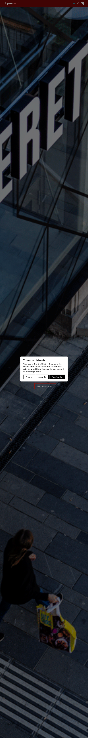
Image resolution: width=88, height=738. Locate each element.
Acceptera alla (57, 377)
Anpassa (29, 377)
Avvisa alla (42, 377)
